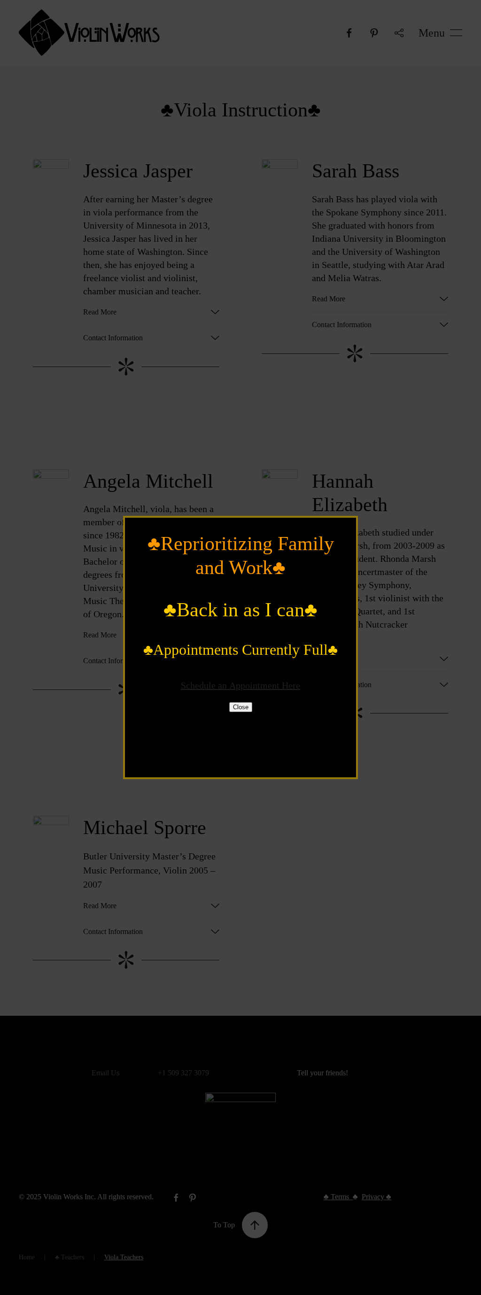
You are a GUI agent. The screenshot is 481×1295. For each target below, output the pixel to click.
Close (240, 707)
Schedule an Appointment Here (240, 685)
